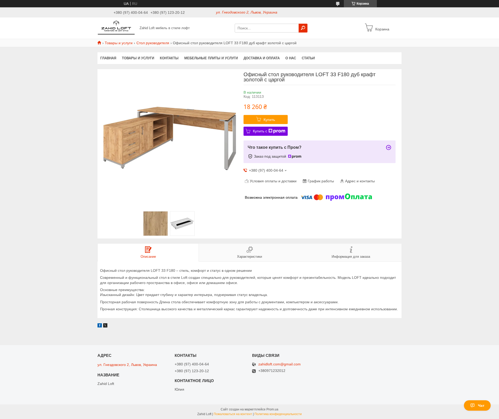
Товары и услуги (119, 43)
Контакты (169, 58)
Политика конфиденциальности (278, 414)
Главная (108, 58)
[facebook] (99, 326)
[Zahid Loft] (116, 28)
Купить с (260, 131)
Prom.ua (272, 409)
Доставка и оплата (262, 58)
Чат (481, 405)
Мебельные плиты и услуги (211, 58)
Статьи (308, 58)
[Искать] (303, 28)
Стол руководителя (152, 43)
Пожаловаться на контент (233, 414)
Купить (269, 120)
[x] (105, 326)
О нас (290, 58)
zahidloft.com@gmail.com (279, 364)
